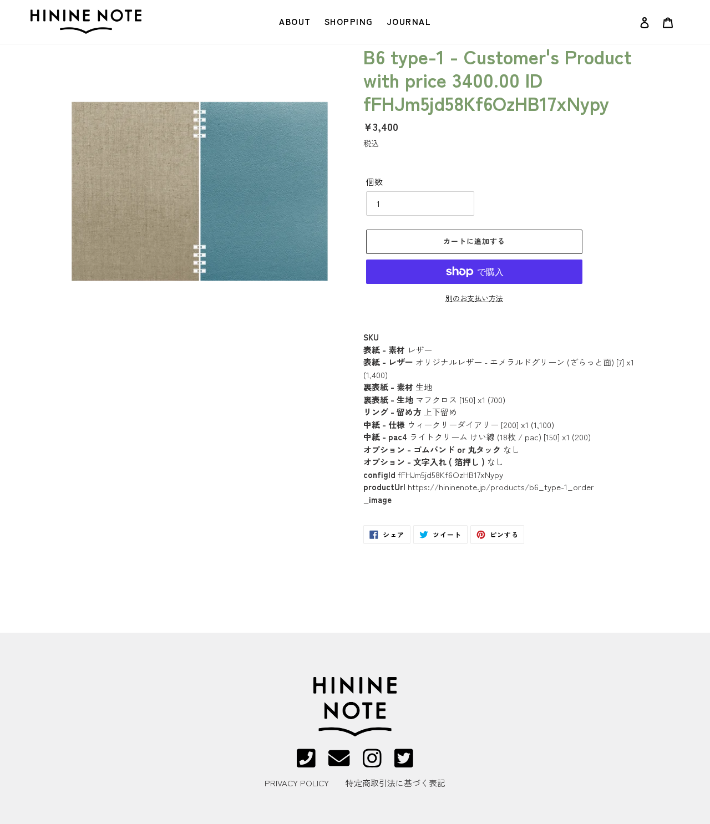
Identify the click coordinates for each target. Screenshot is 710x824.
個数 (374, 181)
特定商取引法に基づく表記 (395, 783)
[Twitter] (403, 763)
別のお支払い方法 (474, 298)
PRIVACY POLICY (297, 783)
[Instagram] (372, 763)
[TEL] (306, 763)
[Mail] (338, 763)
